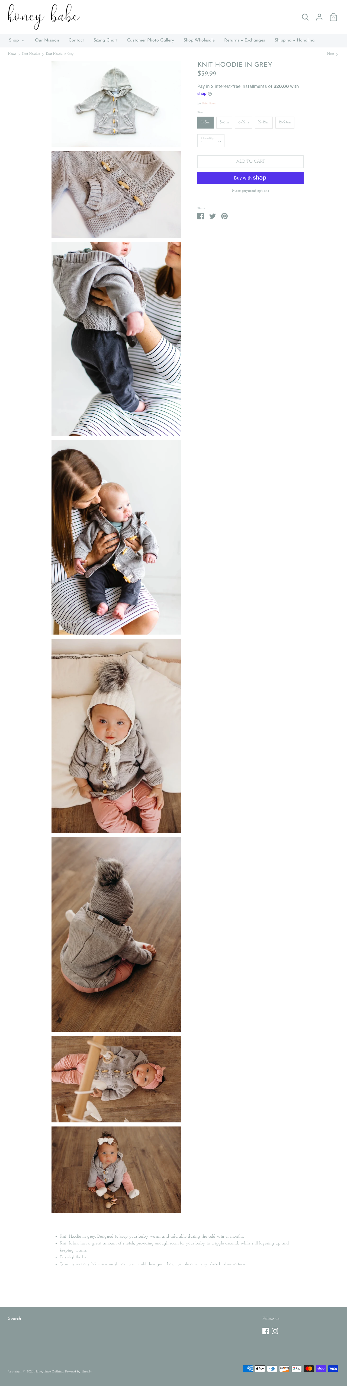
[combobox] (210, 140)
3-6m (224, 122)
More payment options (250, 191)
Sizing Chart (106, 40)
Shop (14, 40)
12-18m (263, 122)
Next (331, 54)
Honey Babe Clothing (48, 1371)
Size (200, 112)
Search (14, 1319)
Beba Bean (209, 103)
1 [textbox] (201, 143)
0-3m (205, 122)
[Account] (319, 15)
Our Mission (47, 40)
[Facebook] (265, 1330)
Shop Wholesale (199, 40)
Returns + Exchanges (244, 40)
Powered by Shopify (78, 1371)
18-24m (285, 122)
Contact (76, 40)
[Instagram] (275, 1330)
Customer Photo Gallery (150, 40)
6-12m (243, 122)
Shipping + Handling (295, 40)
